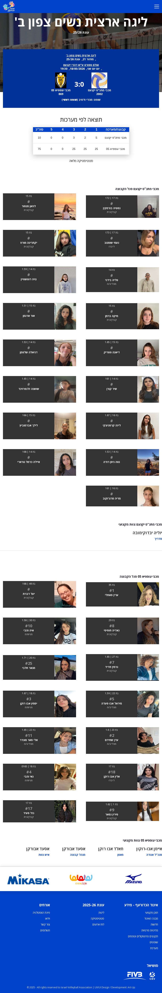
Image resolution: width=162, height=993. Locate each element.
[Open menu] (156, 6)
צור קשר (45, 924)
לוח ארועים (98, 924)
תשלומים (45, 930)
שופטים (154, 942)
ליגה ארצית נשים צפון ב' (81, 55)
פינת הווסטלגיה (41, 912)
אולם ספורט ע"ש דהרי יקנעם (81, 65)
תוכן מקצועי (151, 912)
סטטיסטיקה (97, 918)
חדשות (154, 924)
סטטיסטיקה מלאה (81, 161)
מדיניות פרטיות (149, 930)
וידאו (47, 918)
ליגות (101, 912)
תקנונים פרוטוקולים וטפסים (143, 936)
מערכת (154, 948)
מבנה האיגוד (151, 918)
